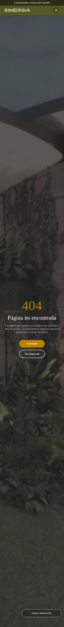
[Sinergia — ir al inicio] (17, 10)
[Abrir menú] (56, 10)
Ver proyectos (32, 356)
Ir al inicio (32, 346)
